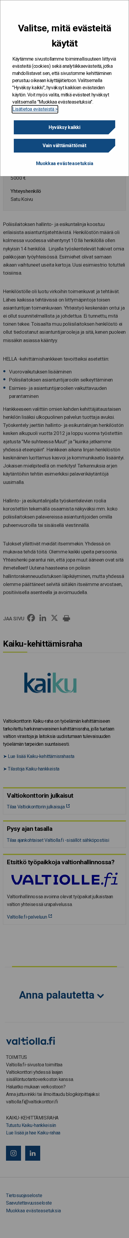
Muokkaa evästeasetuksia (64, 163)
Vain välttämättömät (64, 145)
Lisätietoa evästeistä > (35, 109)
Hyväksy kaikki (64, 127)
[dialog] (64, 88)
